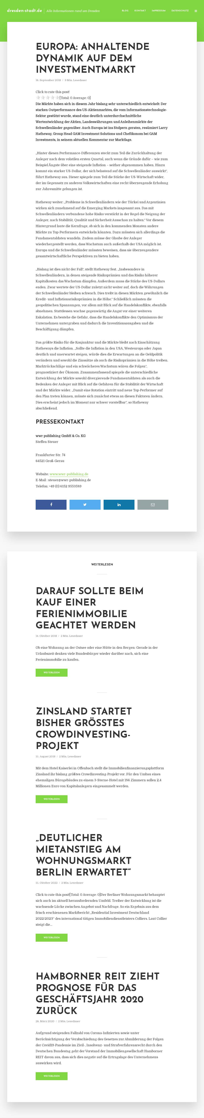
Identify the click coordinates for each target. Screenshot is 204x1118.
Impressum (159, 11)
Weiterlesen (52, 673)
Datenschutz (180, 11)
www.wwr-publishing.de (69, 474)
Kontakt (140, 11)
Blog (125, 11)
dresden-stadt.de (24, 11)
